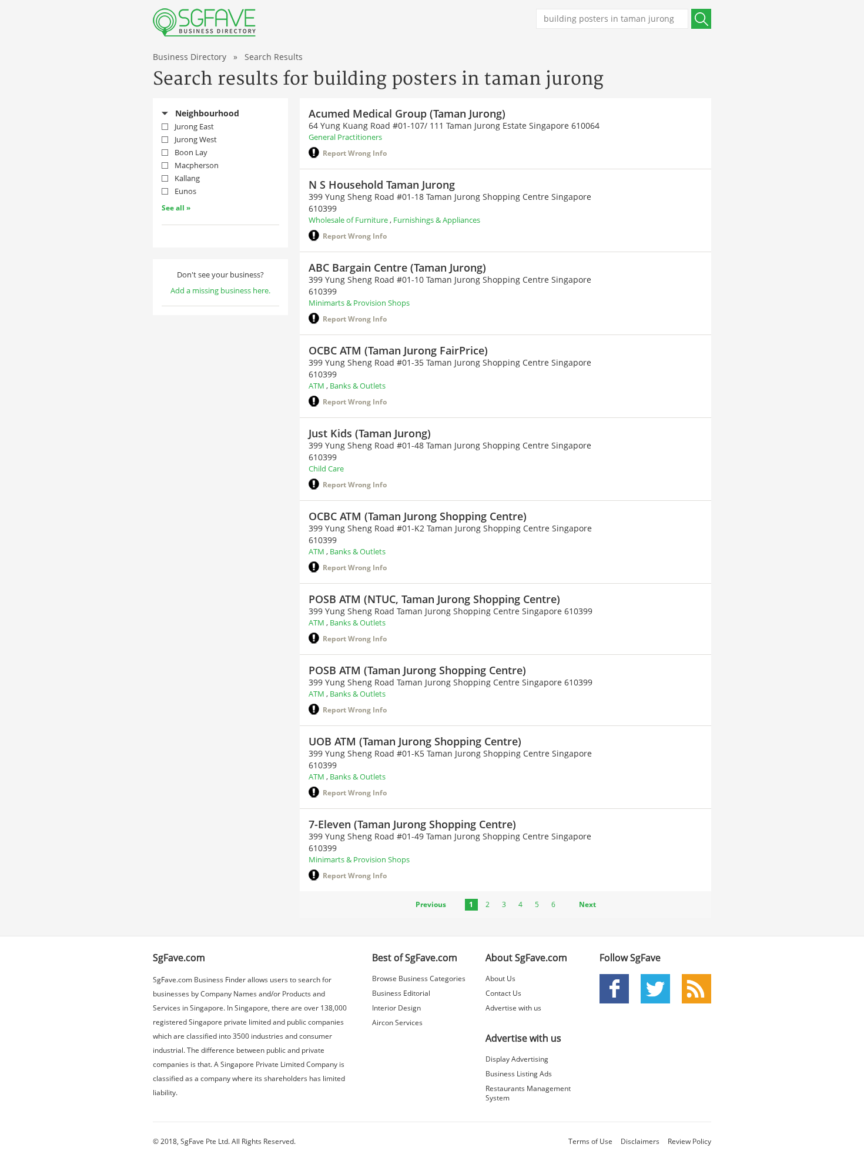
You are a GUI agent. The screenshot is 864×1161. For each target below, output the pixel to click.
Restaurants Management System (528, 1093)
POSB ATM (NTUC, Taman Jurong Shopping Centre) (434, 599)
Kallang (187, 178)
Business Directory (189, 56)
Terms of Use (590, 1141)
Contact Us (503, 993)
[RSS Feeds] (696, 988)
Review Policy (689, 1141)
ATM (316, 385)
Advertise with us (513, 1008)
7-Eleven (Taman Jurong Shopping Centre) (412, 824)
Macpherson (197, 165)
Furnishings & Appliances (436, 220)
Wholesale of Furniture (348, 220)
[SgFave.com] (204, 22)
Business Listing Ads (518, 1074)
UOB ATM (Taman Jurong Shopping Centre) (415, 741)
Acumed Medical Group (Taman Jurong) (407, 113)
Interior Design (396, 1008)
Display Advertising (516, 1059)
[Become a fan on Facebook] (614, 988)
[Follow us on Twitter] (655, 988)
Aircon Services (397, 1023)
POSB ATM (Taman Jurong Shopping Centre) (417, 670)
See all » (176, 207)
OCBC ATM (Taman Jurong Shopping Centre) (418, 516)
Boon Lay (191, 152)
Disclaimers (640, 1141)
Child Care (326, 468)
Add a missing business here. (220, 290)
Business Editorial (401, 993)
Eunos (185, 191)
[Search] (701, 19)
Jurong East (194, 126)
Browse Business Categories (419, 978)
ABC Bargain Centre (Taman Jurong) (397, 267)
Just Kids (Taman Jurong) (370, 433)
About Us (500, 978)
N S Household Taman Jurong (382, 185)
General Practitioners (345, 137)
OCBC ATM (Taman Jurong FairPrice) (398, 350)
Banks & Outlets (358, 385)
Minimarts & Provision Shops (359, 302)
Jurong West (196, 139)
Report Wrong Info (355, 153)
